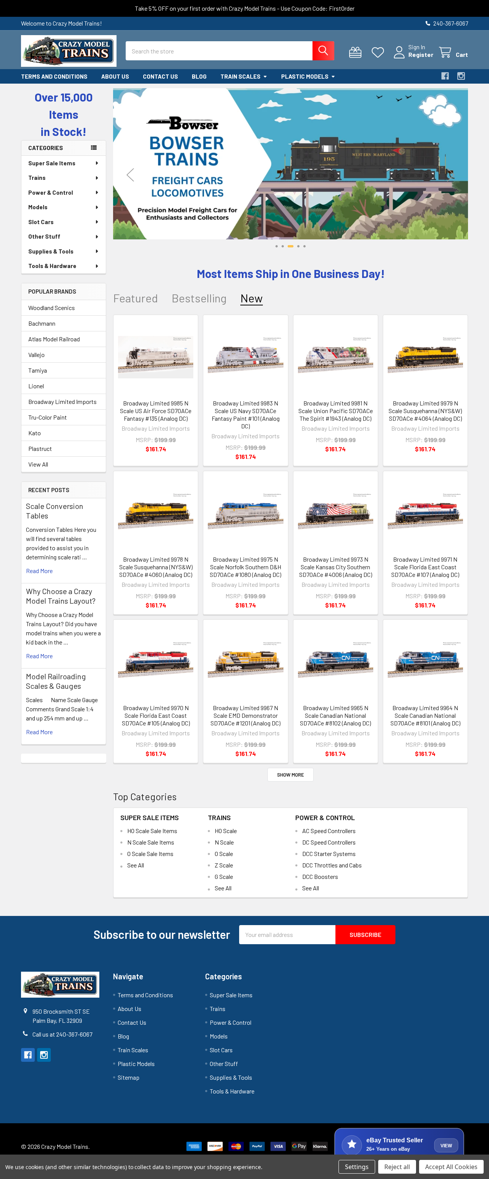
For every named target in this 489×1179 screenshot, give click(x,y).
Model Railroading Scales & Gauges (56, 681)
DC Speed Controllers (329, 842)
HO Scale (226, 830)
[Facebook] (445, 76)
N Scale (224, 842)
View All (38, 464)
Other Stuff (44, 236)
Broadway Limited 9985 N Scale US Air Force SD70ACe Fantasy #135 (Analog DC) (155, 410)
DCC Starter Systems (329, 853)
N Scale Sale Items (150, 842)
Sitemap (128, 1077)
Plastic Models (305, 76)
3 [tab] (290, 246)
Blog (199, 76)
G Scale (224, 876)
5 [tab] (304, 246)
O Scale (224, 853)
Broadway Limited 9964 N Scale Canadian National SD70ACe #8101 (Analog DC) (425, 715)
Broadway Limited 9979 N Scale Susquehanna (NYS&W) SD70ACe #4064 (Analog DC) (425, 410)
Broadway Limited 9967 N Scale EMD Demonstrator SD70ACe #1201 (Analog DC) (245, 715)
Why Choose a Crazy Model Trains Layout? (61, 595)
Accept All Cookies (451, 1167)
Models (37, 206)
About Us (115, 76)
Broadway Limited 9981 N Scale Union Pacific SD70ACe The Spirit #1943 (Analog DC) (335, 410)
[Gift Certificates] (357, 52)
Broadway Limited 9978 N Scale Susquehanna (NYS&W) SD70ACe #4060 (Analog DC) (156, 567)
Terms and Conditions (54, 76)
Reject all (397, 1167)
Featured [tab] (135, 298)
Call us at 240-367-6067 (62, 1034)
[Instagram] (461, 76)
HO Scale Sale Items (152, 830)
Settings (357, 1167)
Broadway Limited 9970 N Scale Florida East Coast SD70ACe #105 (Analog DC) (156, 715)
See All (135, 865)
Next (450, 174)
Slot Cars (40, 221)
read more (39, 570)
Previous (130, 174)
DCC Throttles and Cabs (332, 865)
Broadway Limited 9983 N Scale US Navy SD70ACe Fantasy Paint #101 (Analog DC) (246, 414)
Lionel (36, 385)
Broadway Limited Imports (62, 401)
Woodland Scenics (51, 307)
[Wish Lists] (380, 52)
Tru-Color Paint (47, 417)
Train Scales (240, 76)
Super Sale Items (51, 163)
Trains (36, 177)
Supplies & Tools (50, 251)
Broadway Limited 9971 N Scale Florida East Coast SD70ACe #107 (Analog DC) (425, 567)
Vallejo (36, 354)
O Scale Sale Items (150, 853)
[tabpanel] (290, 163)
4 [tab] (298, 246)
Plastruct (40, 448)
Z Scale (224, 865)
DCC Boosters (320, 876)
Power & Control (50, 192)
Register (420, 54)
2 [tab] (283, 246)
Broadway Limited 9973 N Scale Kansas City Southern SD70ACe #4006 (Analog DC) (335, 567)
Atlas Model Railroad (54, 338)
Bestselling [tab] (199, 298)
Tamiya (37, 370)
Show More (290, 775)
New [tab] (251, 298)
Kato (34, 432)
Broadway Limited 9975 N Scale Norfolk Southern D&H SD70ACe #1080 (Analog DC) (245, 567)
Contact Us (160, 76)
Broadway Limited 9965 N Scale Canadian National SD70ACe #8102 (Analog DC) (335, 715)
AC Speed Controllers (329, 830)
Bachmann (41, 323)
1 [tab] (276, 246)
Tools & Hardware (52, 265)
